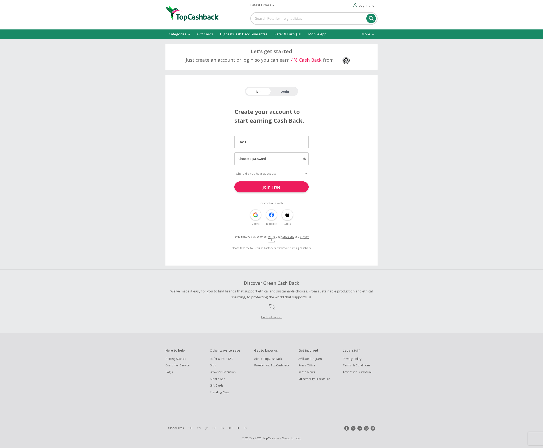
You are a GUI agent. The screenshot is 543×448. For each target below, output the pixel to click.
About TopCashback (268, 359)
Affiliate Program (310, 359)
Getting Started (175, 359)
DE (214, 428)
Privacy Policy (352, 359)
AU (230, 428)
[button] (262, 5)
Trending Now (219, 392)
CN (199, 428)
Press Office (306, 365)
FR (222, 428)
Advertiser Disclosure (357, 372)
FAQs (169, 372)
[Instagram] (366, 428)
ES (245, 428)
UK (191, 428)
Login (284, 91)
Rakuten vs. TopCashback (271, 365)
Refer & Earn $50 (287, 34)
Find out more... (271, 317)
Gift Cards (205, 34)
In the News (306, 372)
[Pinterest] (373, 428)
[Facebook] (346, 428)
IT (238, 428)
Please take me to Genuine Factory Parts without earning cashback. (272, 248)
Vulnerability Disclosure (314, 379)
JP (206, 428)
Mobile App (317, 34)
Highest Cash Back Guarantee (243, 34)
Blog (213, 365)
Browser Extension (223, 372)
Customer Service (177, 365)
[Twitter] (353, 428)
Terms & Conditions (356, 365)
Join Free (271, 187)
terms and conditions (281, 236)
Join (258, 91)
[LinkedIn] (359, 428)
